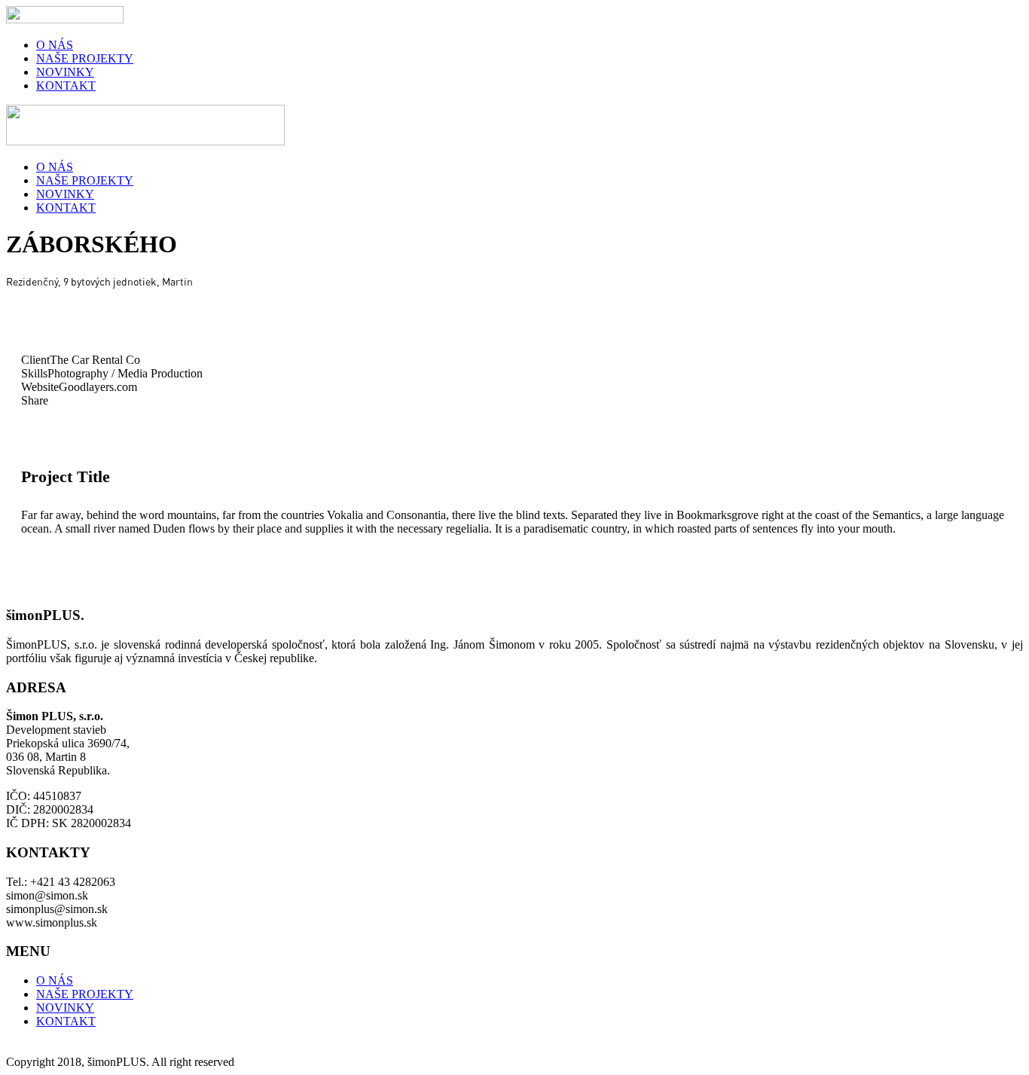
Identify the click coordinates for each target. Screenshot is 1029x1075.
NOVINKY (65, 72)
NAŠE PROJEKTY (84, 58)
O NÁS (54, 44)
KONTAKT (66, 85)
